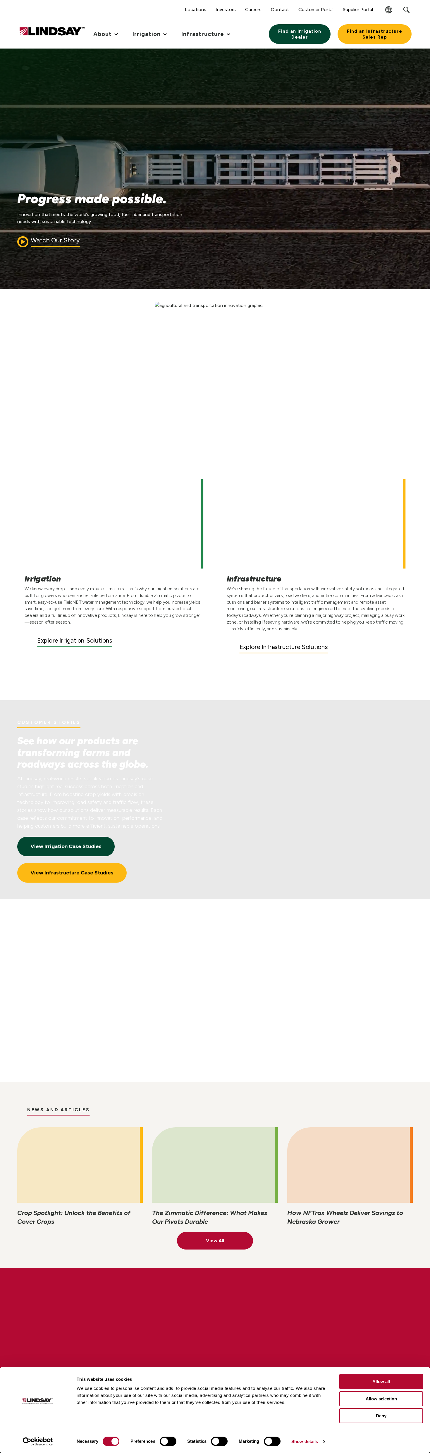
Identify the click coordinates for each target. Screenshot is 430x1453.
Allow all (381, 1381)
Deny (381, 1415)
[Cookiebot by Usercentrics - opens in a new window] (37, 1441)
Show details (304, 1441)
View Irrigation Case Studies (66, 846)
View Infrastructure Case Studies (71, 872)
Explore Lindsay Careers (71, 1345)
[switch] (168, 1441)
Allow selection (381, 1398)
